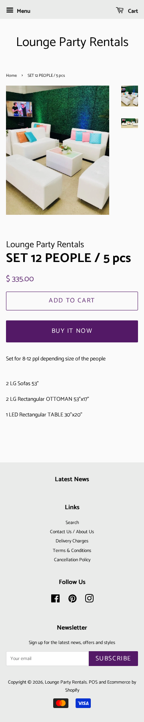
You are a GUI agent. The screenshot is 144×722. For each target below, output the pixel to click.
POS (93, 682)
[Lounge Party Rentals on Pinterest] (72, 600)
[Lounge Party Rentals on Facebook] (55, 600)
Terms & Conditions (72, 550)
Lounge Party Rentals (72, 42)
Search (72, 522)
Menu (23, 11)
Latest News (72, 479)
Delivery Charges (72, 541)
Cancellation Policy (72, 560)
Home (11, 75)
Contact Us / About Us (72, 532)
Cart (132, 11)
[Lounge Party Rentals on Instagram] (89, 600)
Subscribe (113, 658)
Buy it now (72, 331)
